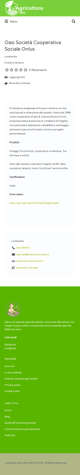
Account (10, 366)
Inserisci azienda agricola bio (21, 378)
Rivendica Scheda (19, 83)
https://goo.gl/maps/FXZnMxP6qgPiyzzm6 (34, 203)
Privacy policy (12, 385)
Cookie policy (12, 391)
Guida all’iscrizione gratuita (20, 422)
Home (8, 410)
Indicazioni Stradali (27, 267)
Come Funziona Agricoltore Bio (22, 429)
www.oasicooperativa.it (29, 261)
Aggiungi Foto (17, 77)
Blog (7, 416)
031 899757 (23, 247)
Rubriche (10, 435)
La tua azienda (13, 372)
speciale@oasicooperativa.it (32, 254)
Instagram (10, 348)
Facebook (10, 344)
